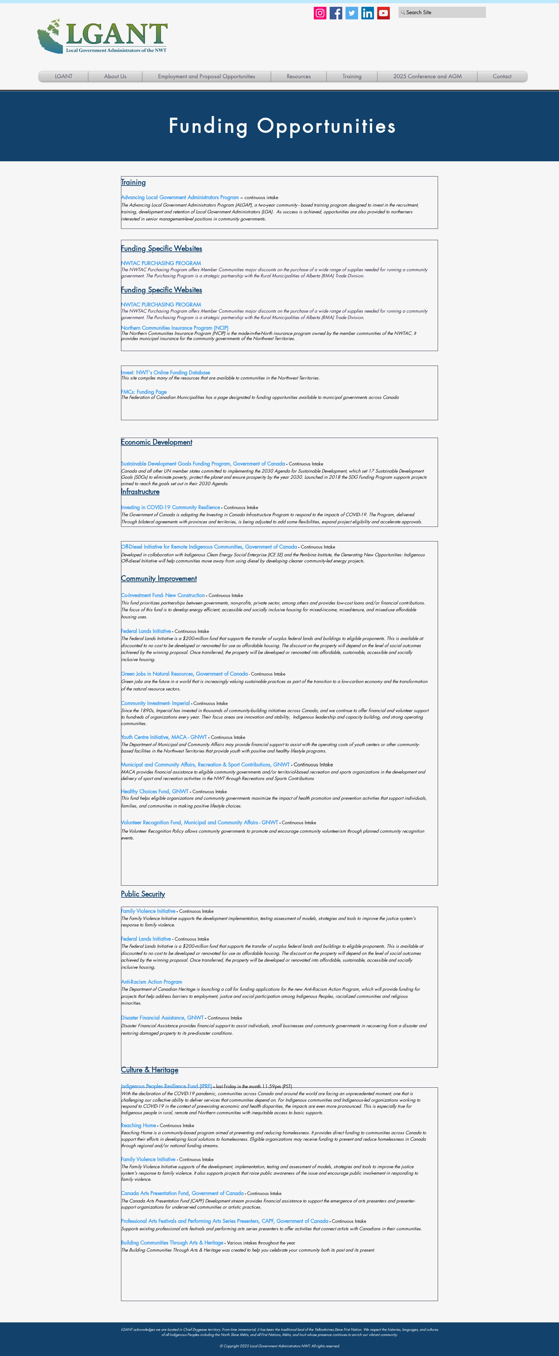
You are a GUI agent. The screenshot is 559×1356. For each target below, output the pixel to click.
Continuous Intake (312, 764)
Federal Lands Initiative (146, 631)
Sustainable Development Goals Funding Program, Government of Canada (203, 463)
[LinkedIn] (367, 13)
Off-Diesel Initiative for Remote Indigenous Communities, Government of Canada (209, 546)
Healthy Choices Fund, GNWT (155, 791)
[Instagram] (320, 13)
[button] (298, 76)
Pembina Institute (315, 554)
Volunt (128, 822)
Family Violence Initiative (148, 911)
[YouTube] (383, 13)
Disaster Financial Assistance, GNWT (162, 1017)
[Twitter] (351, 13)
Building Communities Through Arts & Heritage (172, 1242)
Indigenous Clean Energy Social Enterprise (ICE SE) (233, 554)
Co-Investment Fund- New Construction (163, 595)
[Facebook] (336, 13)
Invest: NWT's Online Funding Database (165, 372)
